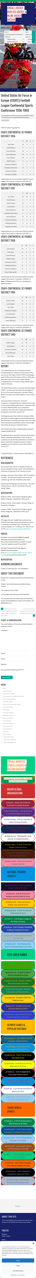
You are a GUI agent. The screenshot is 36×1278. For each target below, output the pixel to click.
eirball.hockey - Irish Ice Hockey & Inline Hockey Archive (18, 820)
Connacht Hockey (8, 712)
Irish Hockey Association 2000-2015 (13, 696)
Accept (18, 1260)
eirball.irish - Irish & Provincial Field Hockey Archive (18, 854)
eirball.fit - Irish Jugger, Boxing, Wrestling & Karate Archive (18, 1081)
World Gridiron (25, 117)
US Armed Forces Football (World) (11, 117)
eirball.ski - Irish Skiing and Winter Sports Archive (18, 1089)
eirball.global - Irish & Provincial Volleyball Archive (18, 911)
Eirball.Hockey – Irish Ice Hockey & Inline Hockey (18, 69)
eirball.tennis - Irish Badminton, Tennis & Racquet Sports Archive (18, 945)
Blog (4, 688)
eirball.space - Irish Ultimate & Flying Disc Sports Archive (18, 1172)
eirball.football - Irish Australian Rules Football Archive (18, 886)
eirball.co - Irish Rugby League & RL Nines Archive (18, 920)
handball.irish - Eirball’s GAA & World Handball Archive (18, 973)
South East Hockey (8, 723)
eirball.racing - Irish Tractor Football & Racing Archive (18, 1180)
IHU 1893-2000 (7, 701)
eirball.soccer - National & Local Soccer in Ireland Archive (18, 837)
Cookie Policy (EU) (8, 737)
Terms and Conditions (9, 739)
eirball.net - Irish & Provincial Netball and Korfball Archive (18, 894)
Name (3, 653)
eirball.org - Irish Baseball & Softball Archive (18, 829)
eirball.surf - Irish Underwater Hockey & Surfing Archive (18, 1098)
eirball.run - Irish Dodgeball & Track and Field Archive (18, 1073)
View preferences (18, 1271)
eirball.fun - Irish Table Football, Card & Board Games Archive (18, 1164)
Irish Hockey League (9, 693)
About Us (6, 731)
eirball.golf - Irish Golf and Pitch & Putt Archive (18, 936)
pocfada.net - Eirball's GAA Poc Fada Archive (18, 998)
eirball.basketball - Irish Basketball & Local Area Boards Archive (18, 812)
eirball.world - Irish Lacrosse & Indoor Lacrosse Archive (18, 903)
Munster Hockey (8, 718)
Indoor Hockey (7, 729)
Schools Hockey (7, 726)
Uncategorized (5, 115)
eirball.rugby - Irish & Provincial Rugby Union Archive (18, 845)
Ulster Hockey (7, 721)
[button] (33, 1243)
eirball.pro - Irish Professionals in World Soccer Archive (18, 1122)
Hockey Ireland (7, 691)
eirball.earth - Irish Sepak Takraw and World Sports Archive (18, 1147)
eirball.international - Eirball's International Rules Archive (18, 990)
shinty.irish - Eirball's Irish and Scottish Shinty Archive (18, 1007)
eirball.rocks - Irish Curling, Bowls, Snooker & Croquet (18, 1138)
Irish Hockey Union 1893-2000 (12, 704)
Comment (4, 630)
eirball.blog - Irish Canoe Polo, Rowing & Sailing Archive (18, 1047)
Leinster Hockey (7, 715)
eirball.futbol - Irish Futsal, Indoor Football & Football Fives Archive (18, 1130)
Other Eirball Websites (9, 742)
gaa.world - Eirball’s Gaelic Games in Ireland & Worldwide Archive (18, 965)
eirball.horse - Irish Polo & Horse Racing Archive (18, 1056)
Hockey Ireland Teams (9, 699)
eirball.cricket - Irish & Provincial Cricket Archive (18, 862)
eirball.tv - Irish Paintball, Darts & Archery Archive (18, 1155)
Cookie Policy (13, 1275)
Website (3, 664)
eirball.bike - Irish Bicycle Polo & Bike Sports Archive (18, 1064)
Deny (18, 1265)
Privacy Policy (21, 1275)
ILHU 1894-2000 (8, 707)
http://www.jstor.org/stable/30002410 (18, 529)
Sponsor (18, 51)
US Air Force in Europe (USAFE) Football (21, 115)
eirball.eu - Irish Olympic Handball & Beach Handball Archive (18, 928)
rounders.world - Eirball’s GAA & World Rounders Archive (18, 982)
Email (3, 659)
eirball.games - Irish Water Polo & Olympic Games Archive (18, 1039)
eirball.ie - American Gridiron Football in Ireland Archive (18, 803)
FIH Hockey (6, 710)
